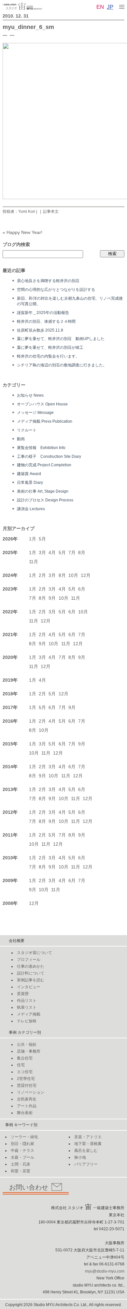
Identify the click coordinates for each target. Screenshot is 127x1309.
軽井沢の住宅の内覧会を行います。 (48, 356)
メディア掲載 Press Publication (44, 421)
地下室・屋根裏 (88, 1143)
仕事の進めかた (30, 966)
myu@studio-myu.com (104, 1271)
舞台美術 (25, 1113)
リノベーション (30, 1092)
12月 (86, 575)
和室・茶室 (20, 1171)
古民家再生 (26, 1099)
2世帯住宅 (26, 1078)
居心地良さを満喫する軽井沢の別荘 (48, 281)
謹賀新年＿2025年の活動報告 (43, 312)
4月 (52, 552)
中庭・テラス (22, 1150)
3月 (42, 552)
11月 (33, 561)
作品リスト (26, 1000)
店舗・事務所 (28, 1051)
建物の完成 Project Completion (44, 465)
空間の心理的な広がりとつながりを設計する (56, 289)
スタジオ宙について (34, 952)
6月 (81, 589)
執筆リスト (26, 1007)
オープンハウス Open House (42, 404)
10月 (73, 575)
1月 (32, 538)
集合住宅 (25, 1058)
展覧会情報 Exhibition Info (41, 447)
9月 (52, 598)
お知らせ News (30, 395)
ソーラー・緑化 (24, 1137)
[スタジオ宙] (22, 6)
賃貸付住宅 (26, 1085)
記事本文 (51, 211)
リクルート (26, 430)
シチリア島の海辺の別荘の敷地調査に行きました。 (62, 365)
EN (100, 7)
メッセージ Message (35, 412)
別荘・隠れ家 (22, 1143)
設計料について (30, 973)
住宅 (21, 1065)
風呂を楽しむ (86, 1150)
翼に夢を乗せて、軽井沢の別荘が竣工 (50, 347)
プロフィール (28, 959)
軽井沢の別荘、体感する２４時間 (46, 321)
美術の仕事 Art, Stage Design (42, 491)
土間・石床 (20, 1164)
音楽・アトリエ (88, 1137)
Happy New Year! (24, 232)
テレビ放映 (26, 1021)
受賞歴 (23, 993)
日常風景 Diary (30, 482)
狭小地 (80, 1157)
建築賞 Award (29, 473)
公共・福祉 (26, 1044)
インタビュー (28, 987)
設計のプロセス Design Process (45, 500)
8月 (81, 552)
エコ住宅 (25, 1072)
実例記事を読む (30, 980)
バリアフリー (86, 1164)
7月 (72, 552)
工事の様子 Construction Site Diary (49, 456)
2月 (42, 575)
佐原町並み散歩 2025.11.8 (40, 330)
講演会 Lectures (31, 509)
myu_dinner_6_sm (28, 27)
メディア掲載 (28, 1014)
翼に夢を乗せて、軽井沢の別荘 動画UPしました (61, 338)
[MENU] (122, 6)
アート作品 (26, 1106)
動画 (21, 439)
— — (8, 34)
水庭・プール (22, 1157)
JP (110, 7)
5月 (42, 538)
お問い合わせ (28, 1187)
